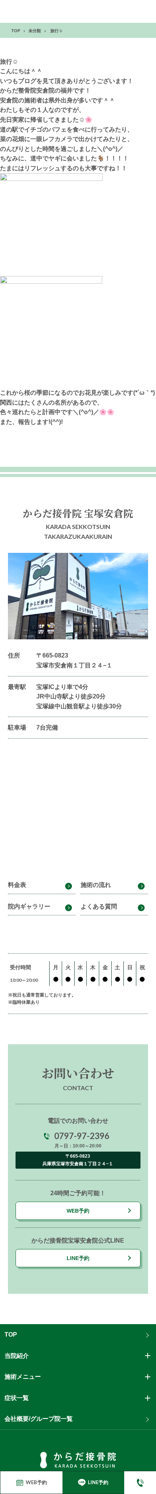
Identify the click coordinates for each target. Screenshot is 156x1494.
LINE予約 (78, 1258)
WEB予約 (78, 1211)
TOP (11, 1334)
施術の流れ (96, 885)
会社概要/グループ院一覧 (39, 1419)
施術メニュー (23, 1376)
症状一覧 (17, 1398)
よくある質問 (99, 906)
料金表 (17, 885)
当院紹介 (17, 1356)
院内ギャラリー (29, 906)
